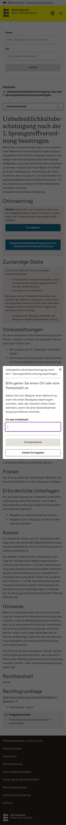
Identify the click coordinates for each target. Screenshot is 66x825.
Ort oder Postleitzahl (17, 419)
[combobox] (33, 427)
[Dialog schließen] (60, 369)
